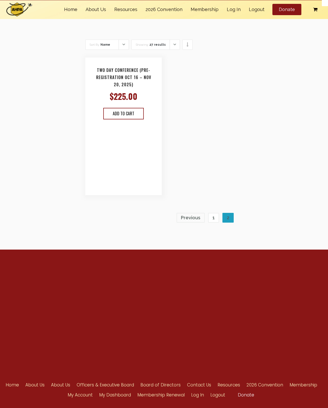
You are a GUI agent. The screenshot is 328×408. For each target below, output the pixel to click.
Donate (287, 9)
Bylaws (203, 301)
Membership (205, 9)
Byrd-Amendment (157, 310)
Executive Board (210, 310)
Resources (125, 9)
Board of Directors (211, 319)
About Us (96, 9)
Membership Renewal (161, 395)
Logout (256, 9)
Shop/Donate (260, 310)
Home (70, 9)
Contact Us (258, 319)
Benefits (149, 300)
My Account (80, 395)
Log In (234, 9)
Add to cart (123, 113)
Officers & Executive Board (105, 385)
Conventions (259, 291)
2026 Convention (164, 9)
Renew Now (151, 291)
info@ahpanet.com (75, 309)
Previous (190, 217)
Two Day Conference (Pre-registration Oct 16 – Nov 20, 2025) (123, 77)
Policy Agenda (209, 292)
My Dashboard (115, 395)
